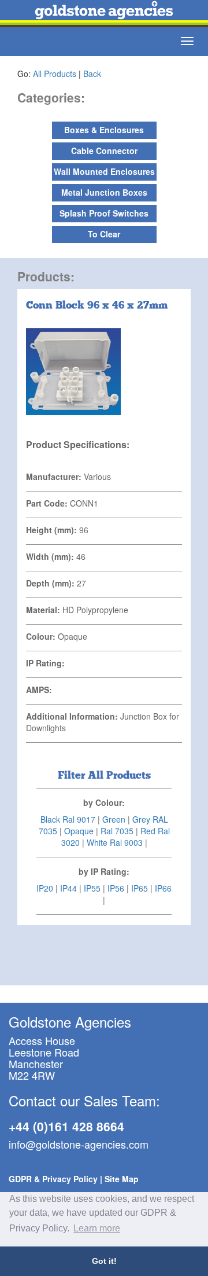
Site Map (122, 1179)
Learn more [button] (96, 1228)
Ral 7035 (117, 831)
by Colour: (104, 802)
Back (92, 73)
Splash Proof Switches (104, 213)
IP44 (68, 888)
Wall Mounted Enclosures (104, 171)
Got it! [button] (104, 1261)
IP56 (115, 888)
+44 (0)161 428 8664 (66, 1126)
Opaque (79, 831)
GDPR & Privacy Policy (53, 1179)
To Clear (104, 234)
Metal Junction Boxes (104, 192)
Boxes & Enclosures (104, 129)
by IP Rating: (104, 871)
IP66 (163, 888)
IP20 (44, 888)
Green (113, 819)
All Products (54, 73)
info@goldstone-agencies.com (78, 1144)
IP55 (92, 888)
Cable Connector (104, 150)
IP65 (139, 888)
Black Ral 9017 (67, 819)
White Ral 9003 (115, 842)
